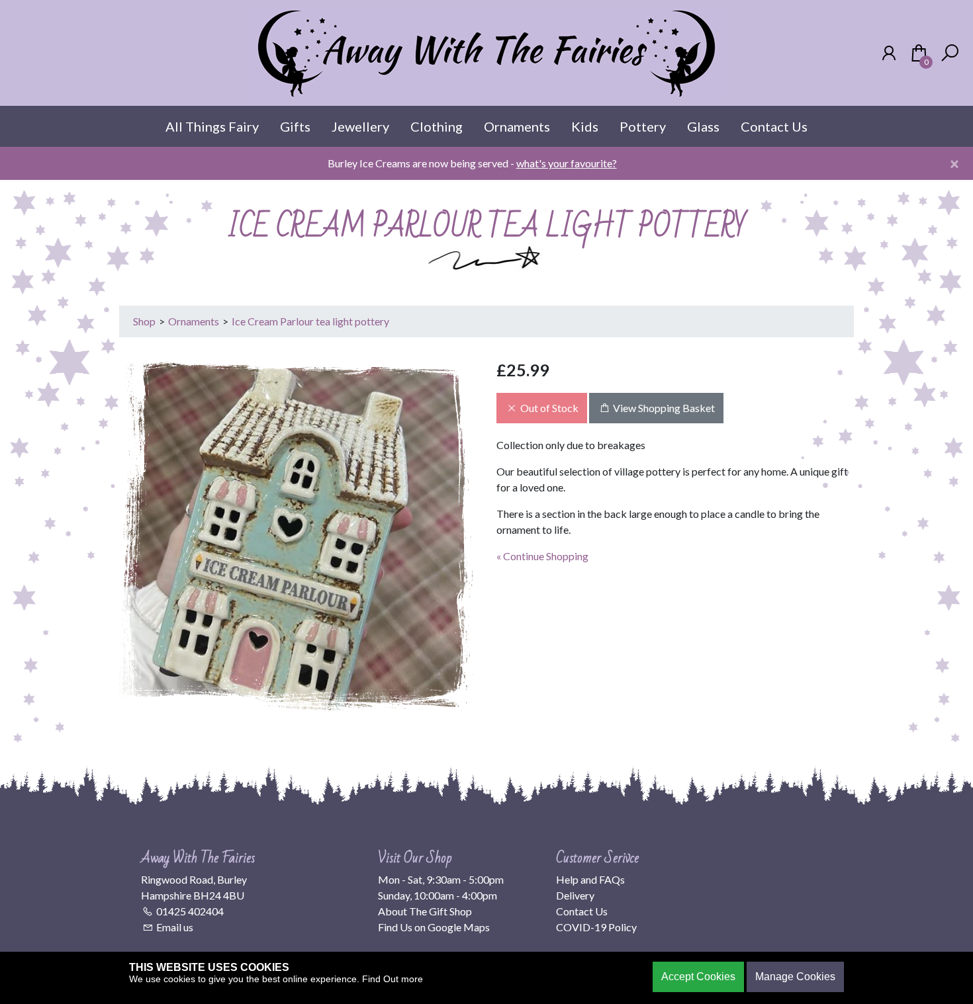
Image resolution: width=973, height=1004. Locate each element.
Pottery (643, 126)
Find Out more (392, 979)
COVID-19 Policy (596, 927)
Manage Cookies (795, 976)
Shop (144, 321)
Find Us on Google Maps (434, 927)
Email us (174, 927)
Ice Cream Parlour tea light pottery (310, 321)
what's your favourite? (566, 163)
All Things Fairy (212, 126)
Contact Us (774, 126)
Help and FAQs (590, 879)
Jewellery (360, 126)
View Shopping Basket (663, 407)
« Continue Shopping (542, 556)
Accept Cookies (698, 976)
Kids (584, 126)
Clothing (436, 126)
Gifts (295, 126)
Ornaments (517, 126)
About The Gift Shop (425, 911)
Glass (703, 126)
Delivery (575, 895)
